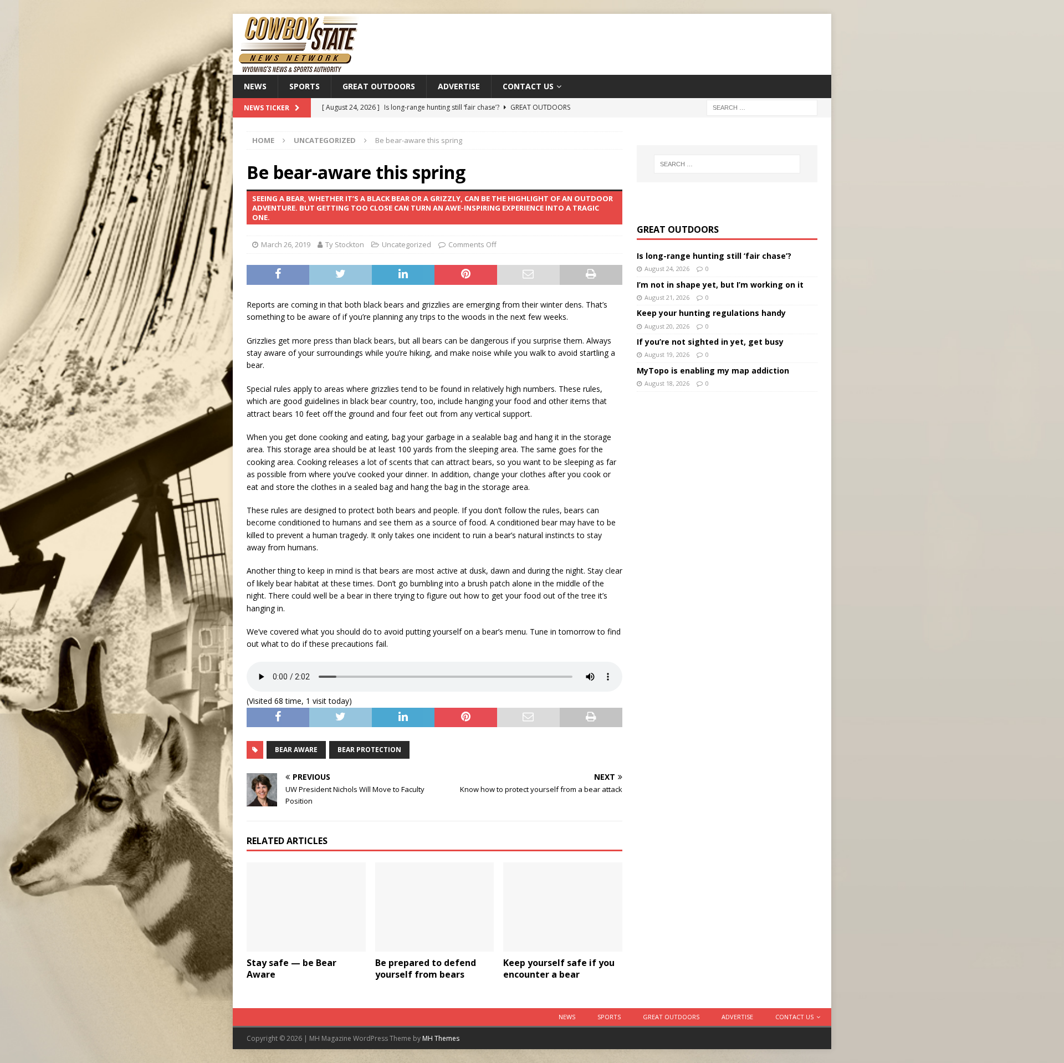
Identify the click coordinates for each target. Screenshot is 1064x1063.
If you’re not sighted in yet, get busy (710, 341)
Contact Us (528, 86)
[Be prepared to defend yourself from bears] (434, 907)
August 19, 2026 (666, 354)
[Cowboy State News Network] (299, 68)
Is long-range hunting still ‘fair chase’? (714, 256)
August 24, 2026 (666, 268)
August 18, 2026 (666, 383)
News (255, 86)
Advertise (459, 86)
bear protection (369, 749)
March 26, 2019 (285, 244)
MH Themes (440, 1038)
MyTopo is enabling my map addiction (713, 370)
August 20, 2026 (666, 326)
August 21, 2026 (666, 297)
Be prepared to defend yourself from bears (425, 968)
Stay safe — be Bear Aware (291, 968)
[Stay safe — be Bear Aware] (306, 907)
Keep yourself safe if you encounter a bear (559, 968)
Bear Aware (296, 749)
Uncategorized (406, 244)
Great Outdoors (378, 86)
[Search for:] (762, 107)
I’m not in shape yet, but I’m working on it (720, 284)
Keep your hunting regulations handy (711, 313)
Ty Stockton (344, 244)
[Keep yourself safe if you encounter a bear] (562, 907)
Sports (304, 86)
